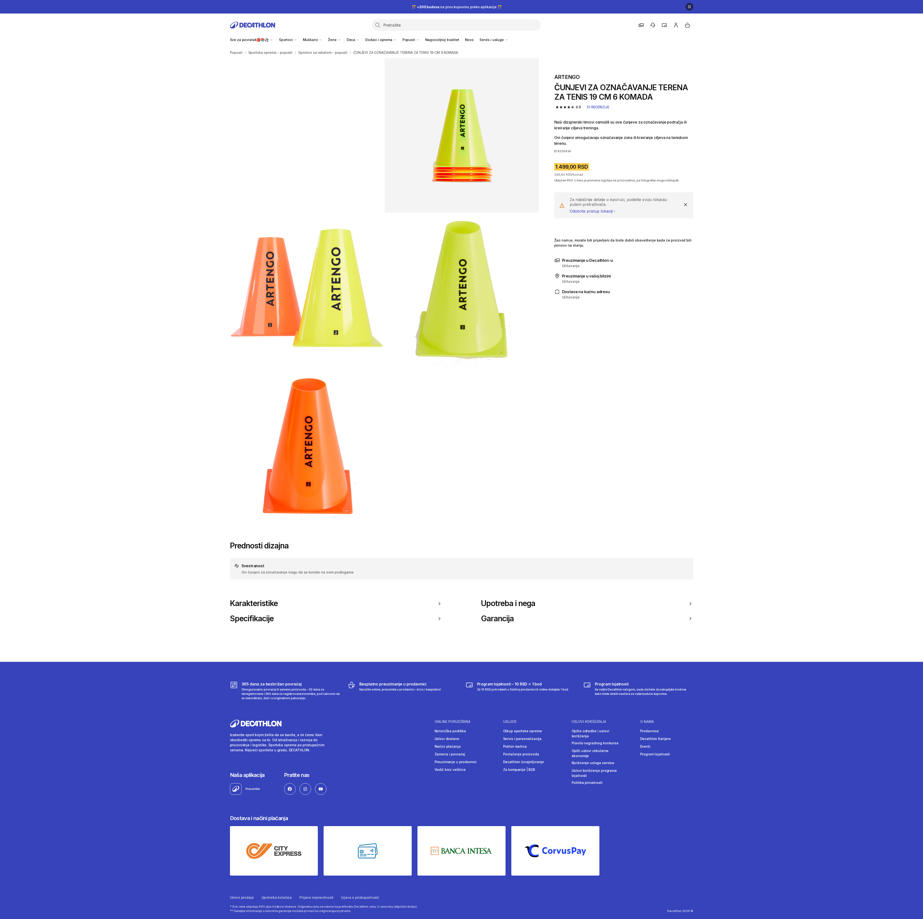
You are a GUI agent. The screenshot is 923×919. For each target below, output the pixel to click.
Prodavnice (649, 731)
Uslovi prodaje (242, 897)
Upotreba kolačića (277, 897)
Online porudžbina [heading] (452, 722)
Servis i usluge (492, 40)
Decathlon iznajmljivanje (523, 762)
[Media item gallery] (384, 290)
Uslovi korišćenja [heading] (589, 722)
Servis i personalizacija (522, 739)
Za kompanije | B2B (519, 769)
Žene (332, 40)
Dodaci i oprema (379, 40)
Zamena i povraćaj (450, 754)
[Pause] (689, 7)
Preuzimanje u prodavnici (456, 762)
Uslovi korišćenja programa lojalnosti (594, 773)
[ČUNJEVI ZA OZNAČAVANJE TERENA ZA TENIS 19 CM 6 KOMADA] (307, 135)
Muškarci (311, 40)
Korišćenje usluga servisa (593, 763)
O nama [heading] (647, 722)
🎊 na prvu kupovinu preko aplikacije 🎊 (456, 7)
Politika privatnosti (587, 783)
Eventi (645, 746)
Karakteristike (254, 603)
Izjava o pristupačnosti (360, 897)
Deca (351, 40)
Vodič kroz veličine (450, 769)
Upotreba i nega (508, 603)
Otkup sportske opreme (522, 731)
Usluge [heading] (510, 722)
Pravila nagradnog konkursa (595, 743)
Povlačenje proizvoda (521, 754)
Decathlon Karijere (655, 739)
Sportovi (286, 40)
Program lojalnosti (655, 754)
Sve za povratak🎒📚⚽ (250, 40)
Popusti (409, 40)
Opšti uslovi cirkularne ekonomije (590, 753)
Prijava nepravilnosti (316, 897)
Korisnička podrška (450, 731)
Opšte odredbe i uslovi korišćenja (590, 733)
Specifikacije (252, 618)
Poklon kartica (515, 746)
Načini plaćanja (448, 746)
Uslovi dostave (447, 739)
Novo (469, 40)
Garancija (497, 618)
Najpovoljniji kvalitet (442, 40)
